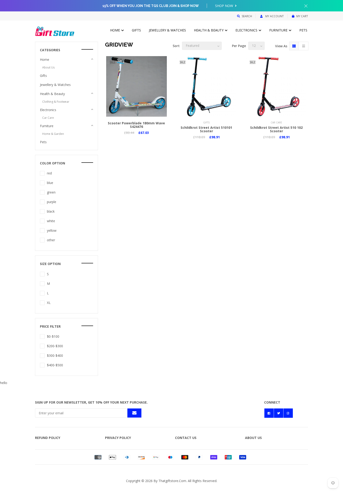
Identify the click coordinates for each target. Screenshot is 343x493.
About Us (48, 67)
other (51, 240)
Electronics (246, 30)
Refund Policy (47, 437)
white (51, 221)
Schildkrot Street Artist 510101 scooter (206, 129)
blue (50, 182)
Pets (303, 30)
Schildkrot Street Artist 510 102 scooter (276, 129)
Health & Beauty (209, 30)
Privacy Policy (118, 437)
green (51, 192)
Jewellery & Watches (167, 30)
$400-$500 (55, 365)
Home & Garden (53, 134)
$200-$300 (55, 346)
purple (51, 202)
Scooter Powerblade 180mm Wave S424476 (136, 125)
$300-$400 (55, 355)
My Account (274, 16)
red (49, 173)
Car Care (48, 118)
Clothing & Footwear (55, 102)
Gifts (136, 30)
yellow (51, 230)
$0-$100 (53, 336)
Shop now (224, 5)
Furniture (278, 30)
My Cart (302, 16)
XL (49, 302)
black (51, 211)
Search (247, 16)
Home (115, 30)
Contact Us (185, 437)
